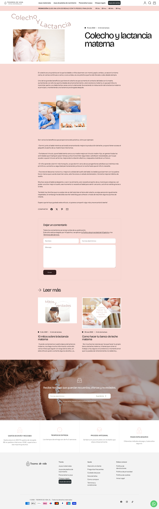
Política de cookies (123, 475)
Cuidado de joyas (93, 473)
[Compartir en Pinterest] (62, 209)
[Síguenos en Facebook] (121, 502)
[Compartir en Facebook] (51, 209)
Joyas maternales (44, 3)
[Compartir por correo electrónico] (67, 209)
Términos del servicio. (51, 235)
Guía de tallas (92, 476)
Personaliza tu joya (85, 3)
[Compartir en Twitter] (56, 209)
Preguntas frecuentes (95, 469)
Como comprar (93, 479)
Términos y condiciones (91, 484)
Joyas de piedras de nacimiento (65, 3)
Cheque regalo (100, 3)
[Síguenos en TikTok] (132, 502)
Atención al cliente (94, 466)
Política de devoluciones (121, 467)
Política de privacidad (124, 472)
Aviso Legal (120, 478)
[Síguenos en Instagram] (127, 502)
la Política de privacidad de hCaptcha (95, 232)
